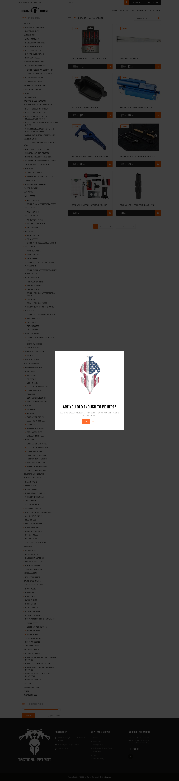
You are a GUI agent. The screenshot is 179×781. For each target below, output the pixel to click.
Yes (86, 421)
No (93, 421)
